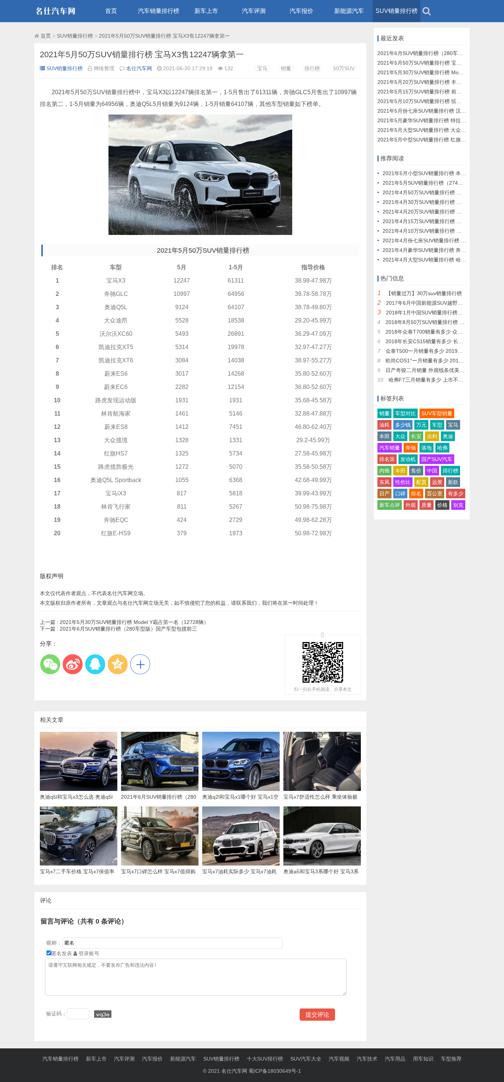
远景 (437, 482)
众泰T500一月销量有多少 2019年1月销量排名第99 (444, 351)
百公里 (434, 493)
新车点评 (389, 505)
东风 (384, 482)
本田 (384, 436)
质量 (426, 505)
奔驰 (410, 448)
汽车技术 (367, 1059)
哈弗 (442, 448)
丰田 (400, 471)
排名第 (387, 459)
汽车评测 (254, 11)
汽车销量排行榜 (158, 11)
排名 (416, 493)
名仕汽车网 (139, 68)
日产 (384, 493)
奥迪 (448, 436)
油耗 (384, 425)
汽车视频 (339, 1059)
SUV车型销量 (436, 413)
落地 (426, 448)
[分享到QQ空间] (117, 664)
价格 (442, 505)
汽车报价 (301, 11)
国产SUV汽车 (436, 459)
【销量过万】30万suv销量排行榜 (424, 293)
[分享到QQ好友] (95, 664)
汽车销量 (389, 448)
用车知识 (423, 1059)
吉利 (432, 436)
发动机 (408, 459)
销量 (286, 68)
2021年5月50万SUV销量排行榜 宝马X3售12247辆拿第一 (164, 36)
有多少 (455, 493)
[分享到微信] (50, 664)
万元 (421, 425)
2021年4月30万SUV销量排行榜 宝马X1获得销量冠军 (443, 202)
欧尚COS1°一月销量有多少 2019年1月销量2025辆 (444, 360)
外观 (410, 505)
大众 (400, 436)
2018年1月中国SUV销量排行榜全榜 (427, 312)
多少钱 (403, 425)
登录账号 (88, 953)
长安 (416, 436)
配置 (421, 482)
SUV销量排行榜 (397, 11)
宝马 (262, 68)
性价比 (403, 482)
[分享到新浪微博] (72, 664)
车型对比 (405, 413)
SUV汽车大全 (305, 1059)
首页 (111, 11)
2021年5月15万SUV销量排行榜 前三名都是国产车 (435, 92)
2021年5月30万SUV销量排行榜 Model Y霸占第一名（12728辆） (124, 622)
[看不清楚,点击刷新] (102, 1014)
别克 (458, 505)
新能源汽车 (349, 11)
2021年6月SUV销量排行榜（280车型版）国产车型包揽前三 (118, 629)
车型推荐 (451, 1059)
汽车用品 (395, 1059)
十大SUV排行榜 (265, 1059)
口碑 (400, 493)
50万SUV (344, 68)
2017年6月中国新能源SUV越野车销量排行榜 (437, 303)
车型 (437, 425)
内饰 (384, 471)
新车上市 (206, 11)
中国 (432, 471)
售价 (416, 471)
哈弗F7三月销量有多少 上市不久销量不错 (436, 380)
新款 (453, 482)
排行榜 (312, 68)
